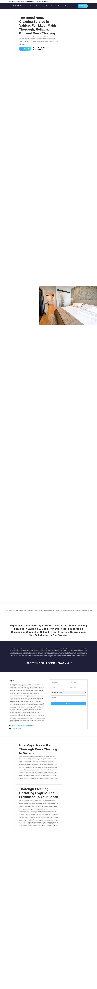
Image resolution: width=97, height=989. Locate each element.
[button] (68, 6)
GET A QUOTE (25, 48)
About (31, 6)
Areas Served (39, 6)
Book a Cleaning (50, 6)
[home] (16, 6)
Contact (60, 6)
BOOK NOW (82, 6)
